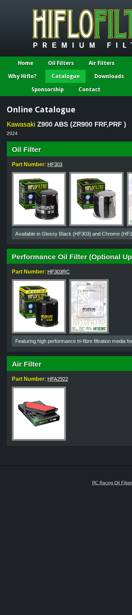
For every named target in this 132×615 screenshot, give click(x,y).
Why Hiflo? (22, 76)
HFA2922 (57, 379)
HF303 (54, 164)
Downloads (109, 76)
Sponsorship (47, 89)
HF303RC (58, 271)
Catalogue (65, 76)
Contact (90, 89)
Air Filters (101, 63)
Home (25, 63)
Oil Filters (61, 63)
